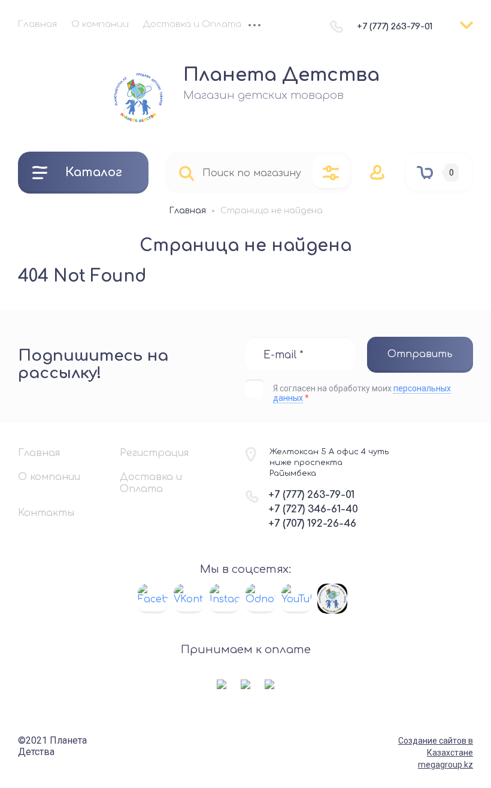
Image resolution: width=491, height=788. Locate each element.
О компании (100, 24)
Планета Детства (281, 75)
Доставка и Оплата (192, 24)
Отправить (420, 354)
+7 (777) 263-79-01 (395, 27)
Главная (37, 24)
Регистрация (154, 453)
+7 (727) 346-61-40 (313, 509)
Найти (186, 172)
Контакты (46, 513)
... (254, 26)
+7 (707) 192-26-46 (312, 523)
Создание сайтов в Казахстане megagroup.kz (435, 752)
